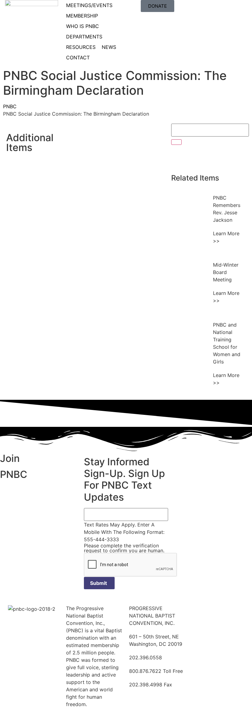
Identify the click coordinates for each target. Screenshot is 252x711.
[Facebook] (179, 158)
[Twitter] (195, 158)
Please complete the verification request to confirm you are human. (124, 548)
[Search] (176, 142)
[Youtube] (212, 158)
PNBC (10, 106)
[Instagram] (229, 158)
